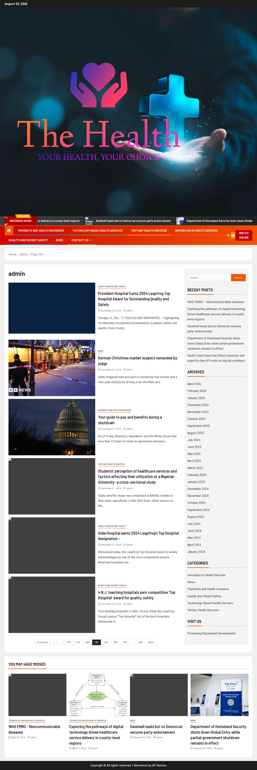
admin (129, 310)
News (59, 240)
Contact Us (79, 240)
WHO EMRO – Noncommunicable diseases (215, 302)
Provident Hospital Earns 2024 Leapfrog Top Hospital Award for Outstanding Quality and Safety (134, 299)
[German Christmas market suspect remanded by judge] (51, 368)
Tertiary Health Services (149, 230)
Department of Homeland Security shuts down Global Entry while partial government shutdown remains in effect (215, 343)
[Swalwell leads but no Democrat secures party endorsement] (159, 695)
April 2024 (194, 545)
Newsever (141, 765)
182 (106, 642)
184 (124, 642)
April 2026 (194, 384)
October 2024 (196, 503)
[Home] (9, 230)
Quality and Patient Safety (28, 240)
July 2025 (193, 440)
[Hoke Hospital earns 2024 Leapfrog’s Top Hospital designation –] (51, 545)
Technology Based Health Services (97, 230)
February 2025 (196, 475)
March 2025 (195, 468)
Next (150, 642)
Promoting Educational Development (211, 633)
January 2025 (196, 482)
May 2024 (194, 538)
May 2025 (194, 454)
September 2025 (198, 426)
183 (115, 642)
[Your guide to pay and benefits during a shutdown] (51, 427)
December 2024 (198, 489)
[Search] (228, 235)
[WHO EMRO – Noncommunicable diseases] (37, 695)
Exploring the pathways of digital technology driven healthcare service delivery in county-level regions (216, 314)
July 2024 (193, 524)
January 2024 (196, 552)
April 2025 (194, 461)
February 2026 (196, 391)
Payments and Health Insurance (41, 230)
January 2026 (196, 398)
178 (68, 642)
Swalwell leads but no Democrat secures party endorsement (105, 220)
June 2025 (194, 447)
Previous (42, 642)
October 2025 (196, 419)
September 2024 (198, 510)
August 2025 (195, 433)
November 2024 (198, 496)
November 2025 (198, 412)
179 (77, 642)
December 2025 (198, 405)
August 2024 (195, 517)
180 (87, 642)
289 (140, 642)
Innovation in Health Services (196, 230)
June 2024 (194, 531)
